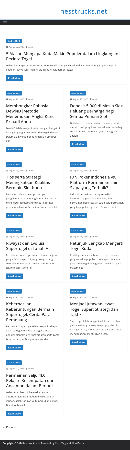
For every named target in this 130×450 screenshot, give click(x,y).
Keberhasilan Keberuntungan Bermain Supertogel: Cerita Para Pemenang (30, 311)
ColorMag (60, 443)
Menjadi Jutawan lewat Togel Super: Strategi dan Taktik (94, 309)
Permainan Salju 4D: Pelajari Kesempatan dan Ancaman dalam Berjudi (30, 380)
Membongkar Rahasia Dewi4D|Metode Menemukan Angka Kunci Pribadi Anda (30, 113)
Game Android (13, 41)
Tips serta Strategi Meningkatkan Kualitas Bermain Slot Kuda (28, 182)
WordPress (78, 443)
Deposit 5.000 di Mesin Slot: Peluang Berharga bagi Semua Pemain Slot (96, 111)
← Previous (10, 427)
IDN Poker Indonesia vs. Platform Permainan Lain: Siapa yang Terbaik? (95, 182)
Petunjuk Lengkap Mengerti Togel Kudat (96, 245)
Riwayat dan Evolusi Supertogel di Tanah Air (28, 245)
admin (31, 46)
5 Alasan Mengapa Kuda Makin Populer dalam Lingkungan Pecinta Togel (62, 56)
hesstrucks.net (83, 11)
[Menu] (5, 22)
